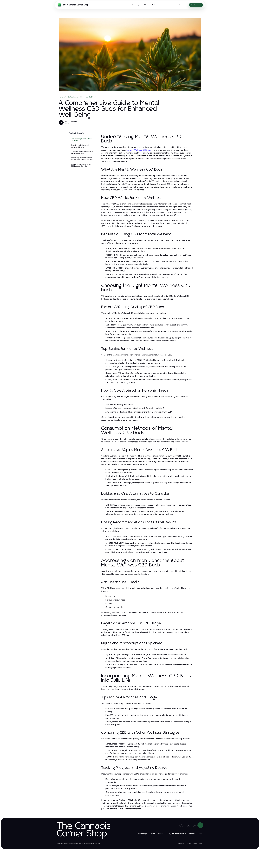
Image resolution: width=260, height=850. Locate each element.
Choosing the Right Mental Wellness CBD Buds (80, 146)
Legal (200, 843)
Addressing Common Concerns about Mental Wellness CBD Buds (82, 159)
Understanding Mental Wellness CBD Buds (81, 140)
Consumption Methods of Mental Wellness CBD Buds (82, 152)
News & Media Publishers (68, 97)
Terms (195, 843)
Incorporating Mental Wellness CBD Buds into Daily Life (81, 165)
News (153, 833)
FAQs (160, 833)
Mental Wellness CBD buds (139, 150)
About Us (181, 843)
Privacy (188, 843)
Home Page (142, 833)
